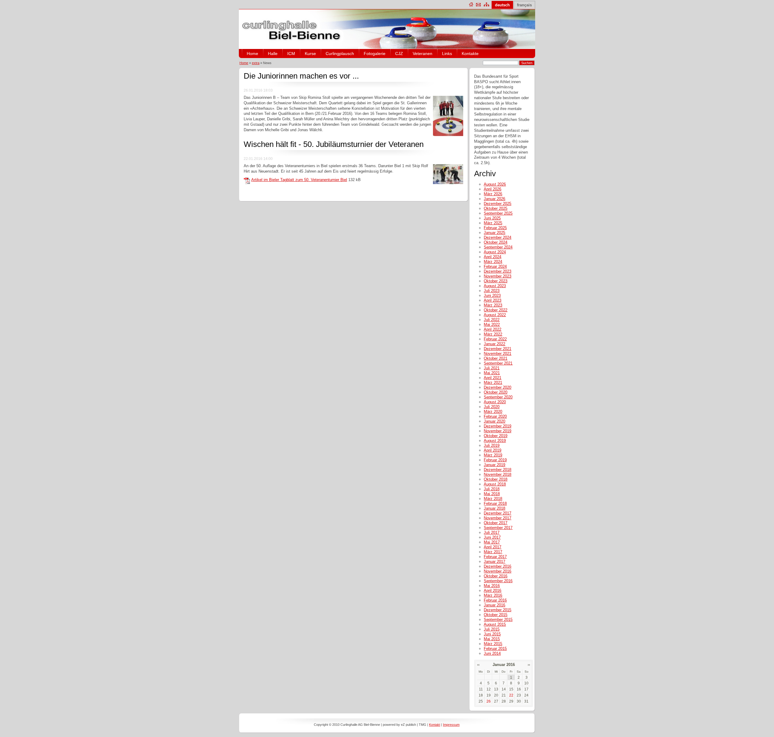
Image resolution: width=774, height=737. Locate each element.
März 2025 (493, 223)
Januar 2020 (494, 421)
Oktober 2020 (495, 392)
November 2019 (497, 431)
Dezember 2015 (497, 610)
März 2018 (493, 498)
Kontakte (470, 53)
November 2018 (497, 474)
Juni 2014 (492, 653)
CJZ (399, 53)
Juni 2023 (492, 295)
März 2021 (493, 382)
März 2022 (493, 334)
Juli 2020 (491, 406)
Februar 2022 (495, 339)
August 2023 (495, 286)
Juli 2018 (491, 489)
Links (447, 53)
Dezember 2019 (497, 426)
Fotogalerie (374, 53)
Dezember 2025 (497, 203)
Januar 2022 (494, 344)
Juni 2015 (492, 634)
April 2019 (492, 450)
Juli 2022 (491, 319)
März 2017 (493, 552)
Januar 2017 (494, 561)
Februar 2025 (495, 228)
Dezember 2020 (497, 387)
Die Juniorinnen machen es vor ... (301, 76)
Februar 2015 (495, 648)
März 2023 (493, 305)
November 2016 (497, 571)
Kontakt (434, 724)
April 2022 (492, 329)
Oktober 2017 (495, 523)
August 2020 (495, 402)
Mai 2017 (492, 542)
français (524, 5)
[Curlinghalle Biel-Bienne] (292, 41)
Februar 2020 (495, 416)
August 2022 (495, 315)
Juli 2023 (491, 290)
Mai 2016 (492, 585)
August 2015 (495, 624)
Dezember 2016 (497, 566)
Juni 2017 (492, 537)
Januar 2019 (494, 465)
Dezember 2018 (497, 469)
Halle (273, 53)
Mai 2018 (492, 494)
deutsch (502, 5)
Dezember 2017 (497, 513)
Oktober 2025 (495, 208)
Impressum (451, 724)
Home (252, 53)
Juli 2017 (491, 532)
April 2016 (492, 590)
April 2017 (492, 547)
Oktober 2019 (495, 435)
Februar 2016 (495, 600)
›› (529, 664)
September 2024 (498, 247)
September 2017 (498, 527)
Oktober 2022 (495, 310)
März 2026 (493, 194)
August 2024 (495, 252)
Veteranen (422, 53)
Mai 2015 (492, 639)
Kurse (310, 53)
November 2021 (497, 353)
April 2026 (492, 189)
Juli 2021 (491, 368)
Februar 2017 (495, 556)
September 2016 (498, 581)
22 (511, 695)
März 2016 (493, 595)
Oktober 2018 (495, 479)
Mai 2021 (492, 373)
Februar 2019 (495, 460)
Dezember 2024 (497, 237)
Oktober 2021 (495, 358)
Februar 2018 (495, 503)
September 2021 (498, 363)
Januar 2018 (494, 508)
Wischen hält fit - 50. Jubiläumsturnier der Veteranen (334, 144)
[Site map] (487, 4)
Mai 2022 (492, 324)
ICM (291, 53)
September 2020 (498, 397)
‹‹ (478, 664)
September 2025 (498, 213)
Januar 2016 (494, 605)
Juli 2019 (491, 445)
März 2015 (493, 643)
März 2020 (493, 411)
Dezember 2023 (497, 271)
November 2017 (497, 518)
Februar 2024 (495, 266)
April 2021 (492, 377)
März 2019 (493, 455)
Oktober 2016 (495, 576)
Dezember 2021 (497, 348)
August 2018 (495, 484)
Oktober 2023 (495, 281)
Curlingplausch (340, 53)
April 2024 (492, 257)
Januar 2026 (494, 198)
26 (488, 701)
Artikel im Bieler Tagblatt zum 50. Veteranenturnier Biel (299, 179)
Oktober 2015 (495, 614)
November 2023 (497, 276)
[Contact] (478, 4)
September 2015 (498, 619)
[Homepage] (471, 4)
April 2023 (492, 300)
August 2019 (495, 440)
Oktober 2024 (495, 242)
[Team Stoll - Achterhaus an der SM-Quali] (448, 134)
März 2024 (493, 261)
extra (255, 63)
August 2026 (495, 184)
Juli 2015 (491, 629)
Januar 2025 (494, 232)
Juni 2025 (492, 218)
